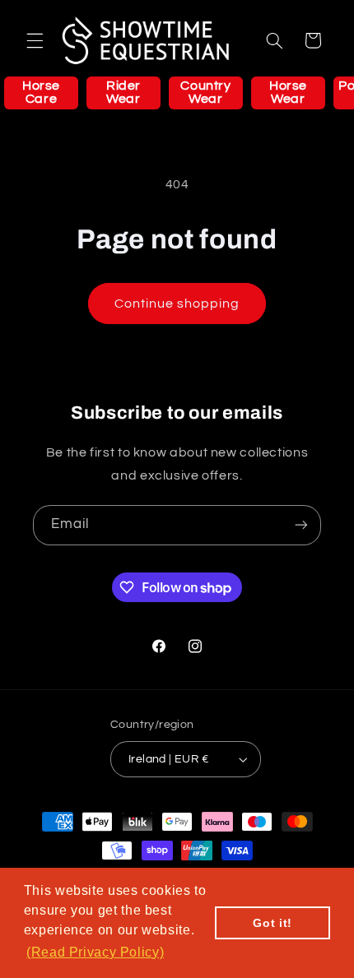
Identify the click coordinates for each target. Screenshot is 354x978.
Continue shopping (177, 303)
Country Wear (205, 92)
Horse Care (41, 92)
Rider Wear (123, 92)
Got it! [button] (272, 922)
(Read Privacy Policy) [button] (95, 952)
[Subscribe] (301, 525)
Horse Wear (288, 92)
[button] (35, 40)
